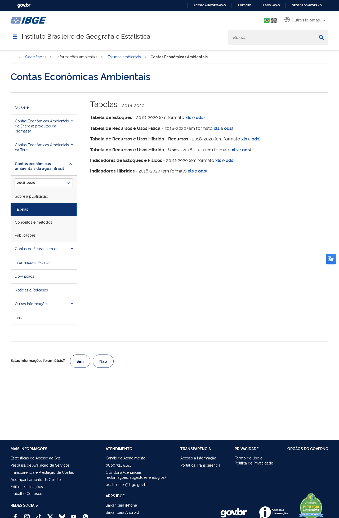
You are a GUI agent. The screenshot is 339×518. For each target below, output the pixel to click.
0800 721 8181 (118, 465)
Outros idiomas (305, 20)
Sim (80, 361)
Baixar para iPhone (121, 505)
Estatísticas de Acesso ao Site (36, 458)
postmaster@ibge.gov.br (127, 484)
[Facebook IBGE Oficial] (15, 514)
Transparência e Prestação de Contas (42, 472)
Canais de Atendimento (125, 458)
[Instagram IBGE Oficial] (27, 514)
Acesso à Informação (198, 458)
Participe (244, 5)
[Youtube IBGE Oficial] (73, 514)
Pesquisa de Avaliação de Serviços (40, 465)
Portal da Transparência (200, 465)
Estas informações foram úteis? (38, 360)
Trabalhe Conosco (26, 494)
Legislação (271, 5)
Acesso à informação (210, 5)
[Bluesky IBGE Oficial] (62, 514)
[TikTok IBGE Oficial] (38, 514)
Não (103, 361)
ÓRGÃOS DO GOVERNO (307, 449)
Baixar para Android (122, 512)
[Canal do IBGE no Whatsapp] (85, 514)
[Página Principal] (13, 57)
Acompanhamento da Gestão (36, 479)
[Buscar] (321, 37)
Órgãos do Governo (307, 5)
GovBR (23, 5)
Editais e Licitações (27, 487)
